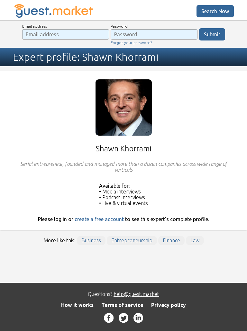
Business (91, 240)
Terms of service (122, 305)
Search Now (215, 11)
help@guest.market (136, 294)
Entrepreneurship (131, 240)
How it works (77, 305)
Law (194, 240)
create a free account (99, 219)
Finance (171, 240)
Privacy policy (168, 305)
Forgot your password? (131, 42)
